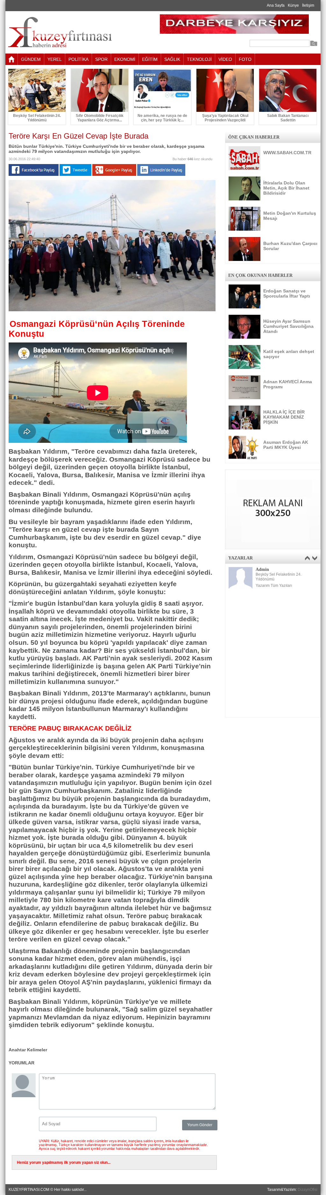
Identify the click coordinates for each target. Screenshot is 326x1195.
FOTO (245, 59)
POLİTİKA (78, 59)
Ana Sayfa (276, 5)
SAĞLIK (172, 59)
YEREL (54, 59)
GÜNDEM (31, 59)
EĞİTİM (150, 59)
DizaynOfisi (307, 1189)
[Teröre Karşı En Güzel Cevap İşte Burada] (112, 310)
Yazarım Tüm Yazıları (274, 585)
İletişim (308, 5)
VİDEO (225, 59)
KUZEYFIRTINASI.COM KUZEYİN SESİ (76, 32)
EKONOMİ (124, 59)
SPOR (101, 59)
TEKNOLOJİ (199, 59)
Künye (293, 5)
